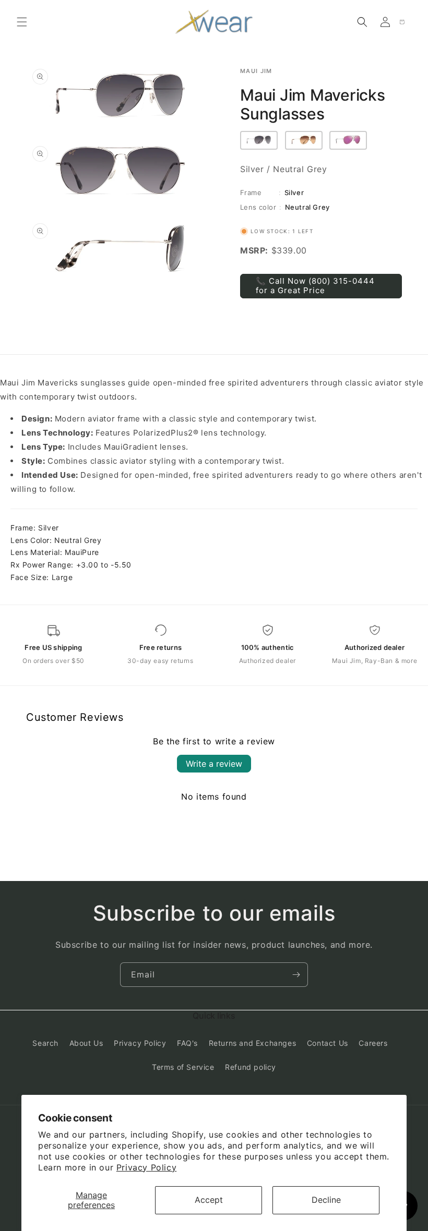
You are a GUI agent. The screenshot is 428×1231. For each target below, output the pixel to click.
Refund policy (250, 1067)
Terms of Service (183, 1067)
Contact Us (327, 1043)
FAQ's (187, 1043)
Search (45, 1043)
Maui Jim (256, 71)
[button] (21, 21)
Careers (373, 1043)
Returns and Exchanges (252, 1043)
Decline (326, 1199)
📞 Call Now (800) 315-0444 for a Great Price (315, 285)
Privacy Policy (146, 1167)
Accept (209, 1199)
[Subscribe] (295, 974)
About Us (86, 1043)
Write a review (214, 763)
